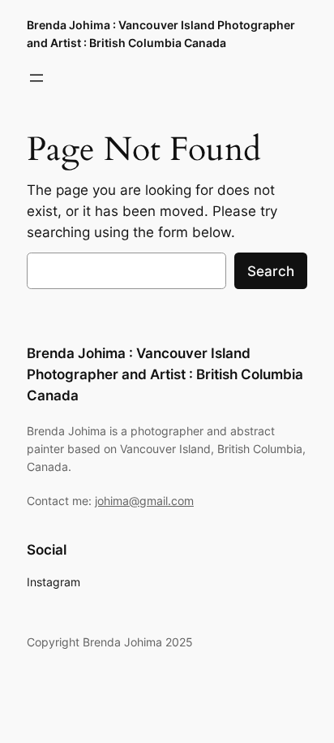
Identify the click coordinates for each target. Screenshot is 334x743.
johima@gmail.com (144, 501)
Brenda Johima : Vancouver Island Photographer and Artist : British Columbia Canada (165, 374)
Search (270, 271)
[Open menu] (36, 78)
